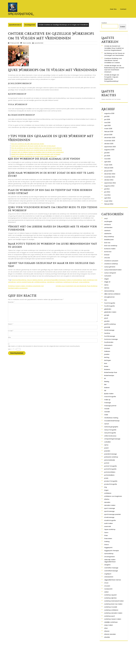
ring (105, 487)
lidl (105, 390)
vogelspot (107, 574)
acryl (106, 218)
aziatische (107, 233)
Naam (10, 324)
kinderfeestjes (109, 375)
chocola (107, 258)
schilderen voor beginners (113, 496)
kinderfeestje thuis (110, 372)
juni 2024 (107, 192)
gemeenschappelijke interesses (55, 280)
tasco (106, 532)
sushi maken (108, 523)
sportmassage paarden (112, 514)
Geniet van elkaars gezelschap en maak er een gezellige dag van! (34, 156)
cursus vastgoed (110, 273)
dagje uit (107, 282)
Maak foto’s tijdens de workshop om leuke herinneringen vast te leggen (35, 154)
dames (106, 288)
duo (105, 300)
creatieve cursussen (111, 261)
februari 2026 (108, 131)
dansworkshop (109, 291)
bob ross (107, 243)
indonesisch (108, 345)
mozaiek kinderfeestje (112, 421)
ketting (106, 357)
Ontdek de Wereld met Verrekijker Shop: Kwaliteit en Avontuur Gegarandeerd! (114, 48)
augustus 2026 (109, 113)
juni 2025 (107, 156)
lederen (107, 387)
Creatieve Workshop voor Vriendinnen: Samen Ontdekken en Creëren (113, 60)
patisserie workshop (111, 457)
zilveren (106, 631)
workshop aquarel (110, 595)
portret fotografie (110, 466)
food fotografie (109, 303)
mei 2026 (107, 122)
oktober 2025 (108, 144)
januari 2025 (108, 171)
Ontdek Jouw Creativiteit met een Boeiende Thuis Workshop (76, 286)
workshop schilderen (111, 610)
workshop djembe (110, 598)
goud (106, 318)
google (106, 315)
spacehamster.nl (20, 14)
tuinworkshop (108, 553)
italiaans (107, 351)
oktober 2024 (108, 180)
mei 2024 (107, 195)
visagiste (107, 565)
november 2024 (109, 177)
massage (107, 403)
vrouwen (107, 586)
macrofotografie (110, 397)
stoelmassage (109, 517)
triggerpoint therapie (111, 551)
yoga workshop (84, 282)
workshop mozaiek (110, 607)
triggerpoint (108, 547)
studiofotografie (110, 520)
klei (105, 384)
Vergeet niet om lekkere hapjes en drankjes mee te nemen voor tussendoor (37, 152)
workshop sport (109, 616)
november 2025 (109, 141)
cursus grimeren (109, 267)
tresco (106, 544)
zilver (106, 628)
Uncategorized (30, 25)
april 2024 (107, 198)
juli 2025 (107, 153)
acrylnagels (108, 221)
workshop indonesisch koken (114, 601)
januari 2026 (108, 135)
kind (105, 363)
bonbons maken (109, 249)
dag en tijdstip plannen (35, 280)
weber (106, 592)
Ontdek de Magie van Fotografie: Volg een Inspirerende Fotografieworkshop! (111, 78)
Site (9, 337)
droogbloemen (109, 297)
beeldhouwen (109, 240)
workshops (59, 282)
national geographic (111, 427)
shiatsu (106, 499)
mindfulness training (111, 418)
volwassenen (108, 577)
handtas (107, 333)
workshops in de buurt (70, 282)
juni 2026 (107, 119)
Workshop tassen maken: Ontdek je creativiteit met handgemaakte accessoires (26, 287)
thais (106, 535)
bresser (106, 255)
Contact (123, 9)
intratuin (107, 348)
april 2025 (107, 162)
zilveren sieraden (110, 634)
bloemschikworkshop (19, 280)
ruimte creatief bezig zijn (25, 282)
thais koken (108, 538)
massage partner (110, 406)
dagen (106, 279)
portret (106, 463)
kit (105, 378)
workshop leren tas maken (113, 604)
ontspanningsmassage (112, 439)
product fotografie (110, 481)
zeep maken (108, 625)
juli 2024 (107, 189)
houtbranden (108, 342)
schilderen (107, 493)
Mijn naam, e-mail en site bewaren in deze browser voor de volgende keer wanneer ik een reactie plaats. (44, 346)
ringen (106, 490)
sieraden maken (109, 505)
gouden (107, 321)
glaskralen (107, 309)
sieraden (107, 502)
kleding (106, 381)
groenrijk (107, 327)
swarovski (107, 526)
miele (106, 415)
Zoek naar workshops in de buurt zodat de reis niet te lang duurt (33, 146)
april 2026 (107, 125)
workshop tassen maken (112, 619)
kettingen (107, 360)
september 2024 (110, 183)
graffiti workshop (110, 324)
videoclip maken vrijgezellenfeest (110, 561)
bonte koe (107, 252)
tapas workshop (109, 529)
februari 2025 (108, 168)
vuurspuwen (108, 589)
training (106, 541)
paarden (107, 451)
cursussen (107, 276)
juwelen (106, 354)
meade (106, 409)
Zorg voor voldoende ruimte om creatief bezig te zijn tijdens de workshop (36, 150)
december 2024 (109, 174)
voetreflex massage (111, 568)
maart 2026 (108, 128)
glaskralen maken (110, 312)
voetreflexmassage (111, 571)
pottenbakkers (109, 475)
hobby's (69, 280)
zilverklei (107, 637)
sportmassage (109, 511)
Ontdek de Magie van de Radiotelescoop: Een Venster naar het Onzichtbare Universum (114, 69)
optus (106, 445)
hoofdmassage (109, 336)
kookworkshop (77, 280)
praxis (106, 478)
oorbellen (107, 442)
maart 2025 (108, 165)
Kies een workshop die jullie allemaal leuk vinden (27, 144)
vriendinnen (51, 282)
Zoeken (104, 23)
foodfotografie (109, 306)
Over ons (113, 9)
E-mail (10, 331)
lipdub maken (109, 394)
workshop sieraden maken (113, 613)
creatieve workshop (111, 264)
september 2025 (110, 147)
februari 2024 (108, 204)
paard (106, 448)
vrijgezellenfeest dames (112, 580)
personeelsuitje (109, 460)
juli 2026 (106, 116)
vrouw (106, 583)
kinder (106, 366)
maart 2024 (108, 201)
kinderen (107, 369)
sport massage (109, 508)
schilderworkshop (40, 282)
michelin (107, 412)
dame (106, 285)
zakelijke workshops (111, 622)
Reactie (11, 302)
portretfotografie (110, 469)
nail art (106, 424)
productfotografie (110, 484)
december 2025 (109, 138)
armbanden (108, 227)
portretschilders (109, 472)
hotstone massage (111, 339)
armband (107, 224)
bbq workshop (109, 237)
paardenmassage (110, 454)
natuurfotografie (110, 433)
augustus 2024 (109, 186)
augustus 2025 (109, 150)
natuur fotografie (110, 430)
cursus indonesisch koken (113, 270)
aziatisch (107, 230)
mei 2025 (107, 159)
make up (107, 400)
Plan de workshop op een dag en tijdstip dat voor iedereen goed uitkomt (36, 148)
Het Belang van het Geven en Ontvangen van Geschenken (114, 54)
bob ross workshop (110, 246)
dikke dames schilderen (112, 294)
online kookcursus (110, 436)
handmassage (109, 330)
